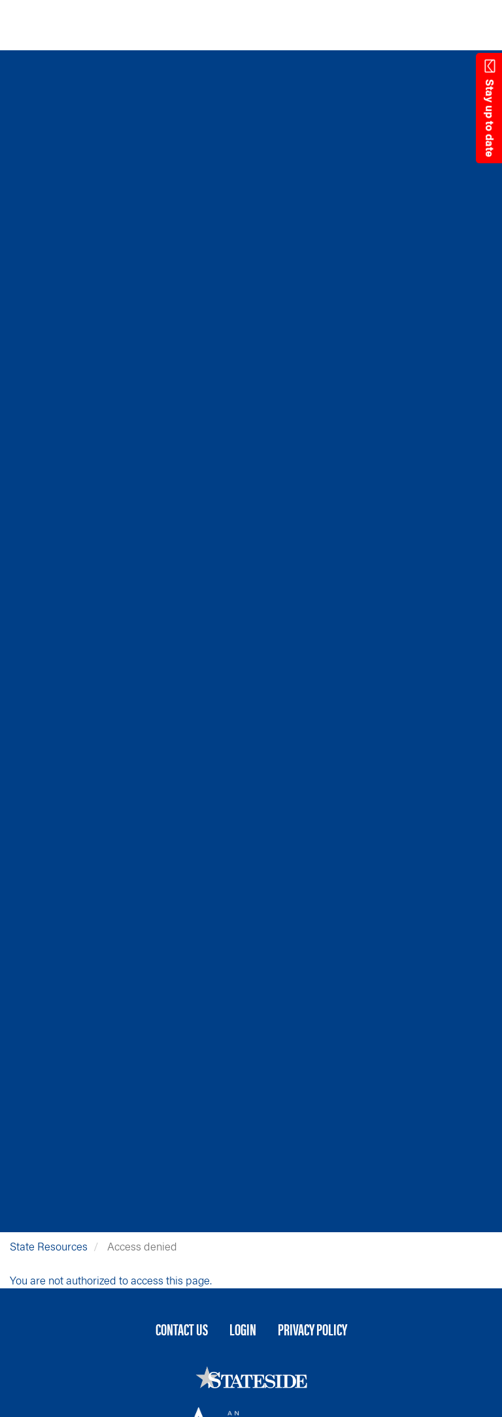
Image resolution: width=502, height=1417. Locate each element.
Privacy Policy (312, 1329)
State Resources (49, 1246)
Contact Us (182, 1329)
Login (242, 1329)
